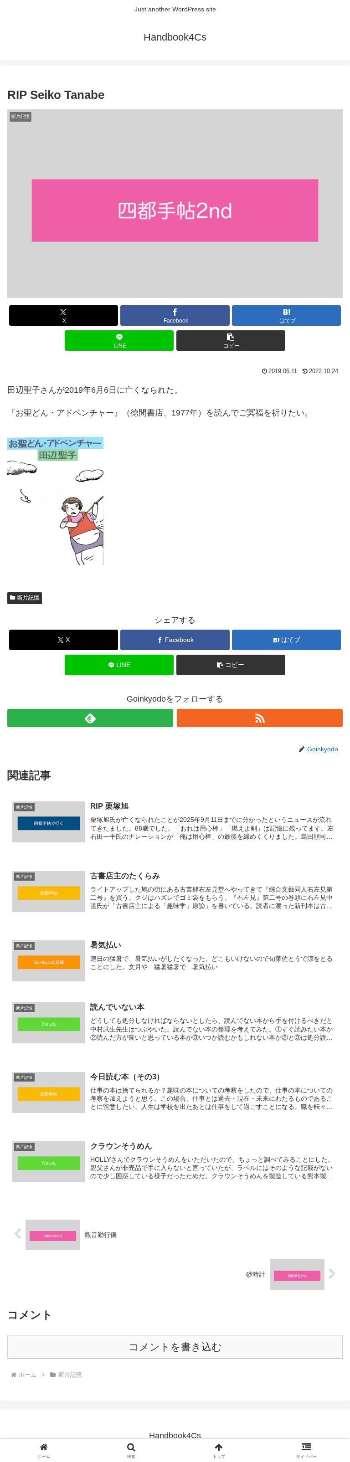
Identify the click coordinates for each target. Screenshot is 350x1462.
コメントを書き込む (175, 1347)
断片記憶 (28, 598)
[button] (230, 340)
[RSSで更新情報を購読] (260, 718)
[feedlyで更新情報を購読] (90, 718)
